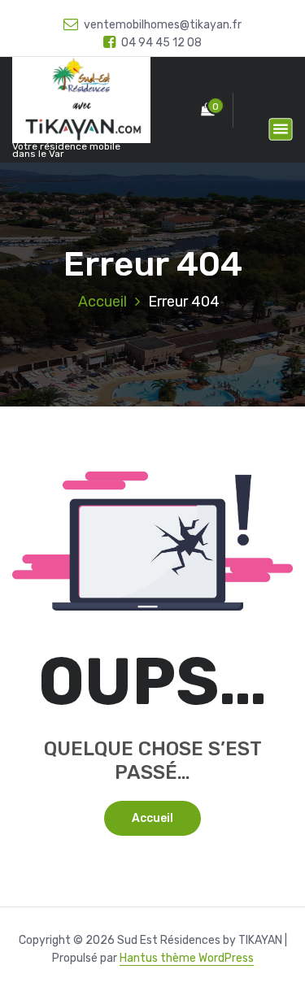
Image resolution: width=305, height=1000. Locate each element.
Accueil (102, 302)
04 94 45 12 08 (161, 43)
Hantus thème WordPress (187, 958)
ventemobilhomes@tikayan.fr (163, 25)
